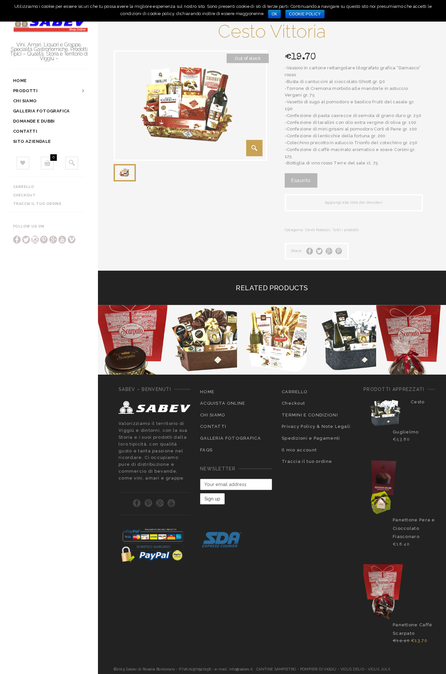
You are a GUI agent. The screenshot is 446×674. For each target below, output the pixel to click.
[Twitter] (26, 239)
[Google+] (53, 239)
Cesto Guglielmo (409, 416)
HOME (20, 80)
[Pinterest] (44, 239)
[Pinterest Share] (338, 251)
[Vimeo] (71, 239)
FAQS (206, 449)
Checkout (24, 195)
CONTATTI (25, 131)
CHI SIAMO (25, 100)
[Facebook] (17, 239)
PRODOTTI (25, 90)
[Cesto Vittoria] (254, 148)
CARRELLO (295, 391)
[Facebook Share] (309, 251)
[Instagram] (35, 239)
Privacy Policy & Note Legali (316, 426)
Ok (275, 14)
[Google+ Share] (329, 251)
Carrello (23, 187)
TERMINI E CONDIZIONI (310, 415)
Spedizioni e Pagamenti (311, 438)
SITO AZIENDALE (32, 141)
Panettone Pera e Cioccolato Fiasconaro (414, 528)
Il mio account (299, 449)
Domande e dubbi (34, 121)
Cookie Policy (305, 14)
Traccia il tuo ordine (37, 204)
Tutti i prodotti (345, 230)
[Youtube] (62, 239)
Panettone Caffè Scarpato (413, 629)
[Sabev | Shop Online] (49, 24)
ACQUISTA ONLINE (223, 403)
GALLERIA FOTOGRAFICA (41, 111)
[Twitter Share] (319, 251)
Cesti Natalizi (317, 230)
